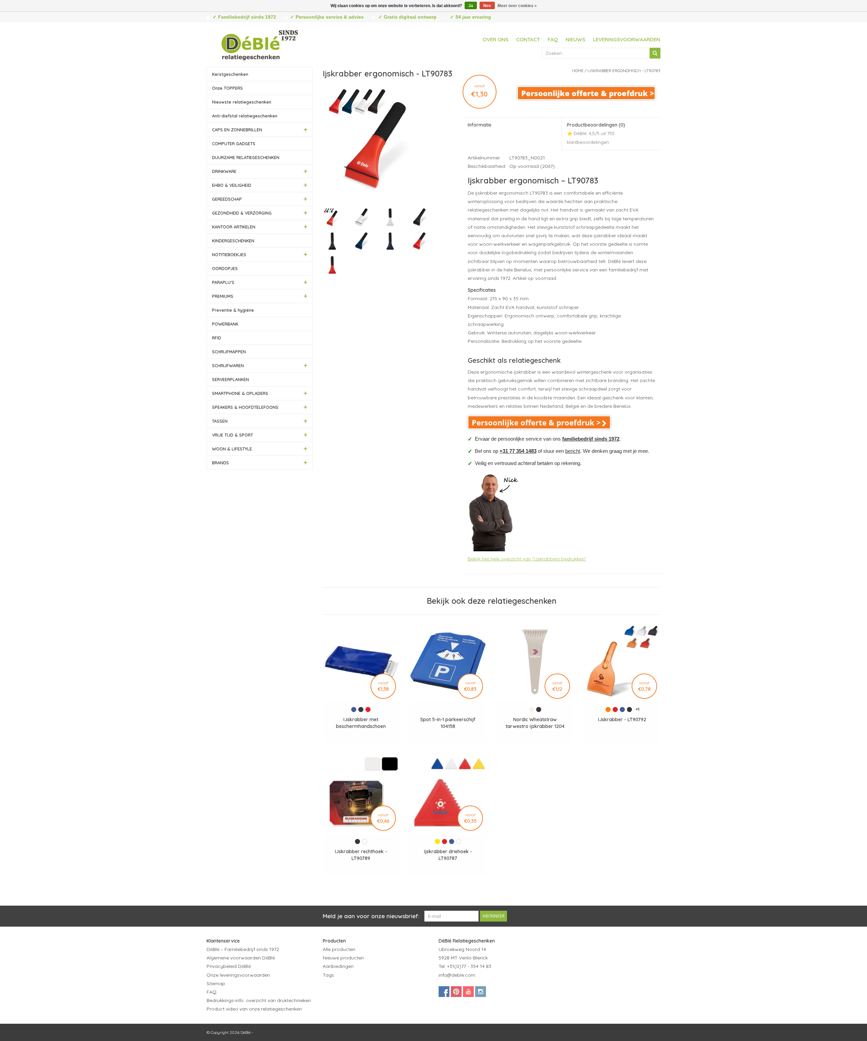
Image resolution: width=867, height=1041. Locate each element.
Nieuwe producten (343, 958)
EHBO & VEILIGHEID (231, 185)
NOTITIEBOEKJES (229, 254)
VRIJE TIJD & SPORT (232, 435)
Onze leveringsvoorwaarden (238, 975)
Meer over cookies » (517, 5)
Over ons (495, 39)
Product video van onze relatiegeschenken (254, 1009)
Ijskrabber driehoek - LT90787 (448, 854)
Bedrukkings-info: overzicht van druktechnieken (259, 1000)
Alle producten (339, 949)
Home (578, 70)
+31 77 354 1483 (518, 451)
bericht (572, 451)
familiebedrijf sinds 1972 (590, 439)
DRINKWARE (224, 171)
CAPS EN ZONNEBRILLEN (237, 129)
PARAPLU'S (223, 282)
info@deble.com (457, 975)
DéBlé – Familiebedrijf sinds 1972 (243, 949)
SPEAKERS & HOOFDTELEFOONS (245, 407)
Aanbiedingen (338, 966)
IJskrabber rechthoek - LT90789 (361, 854)
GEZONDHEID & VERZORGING (242, 213)
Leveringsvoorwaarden (626, 39)
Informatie (479, 125)
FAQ (553, 39)
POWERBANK (225, 324)
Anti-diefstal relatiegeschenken (244, 115)
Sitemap (216, 983)
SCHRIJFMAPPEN (229, 351)
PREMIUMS (222, 296)
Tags (328, 975)
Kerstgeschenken (230, 74)
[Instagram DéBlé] (480, 991)
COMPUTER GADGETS (233, 143)
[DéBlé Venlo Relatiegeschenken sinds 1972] (259, 44)
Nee (487, 5)
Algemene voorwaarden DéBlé (241, 958)
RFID (216, 337)
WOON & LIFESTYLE (232, 448)
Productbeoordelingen (596, 133)
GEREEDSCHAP (227, 199)
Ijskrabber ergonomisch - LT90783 (624, 70)
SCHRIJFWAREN (228, 365)
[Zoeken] (655, 53)
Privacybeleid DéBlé (229, 966)
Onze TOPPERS (227, 88)
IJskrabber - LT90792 (622, 719)
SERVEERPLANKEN (230, 379)
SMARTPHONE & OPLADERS (240, 393)
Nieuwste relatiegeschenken (241, 102)
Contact (528, 39)
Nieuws (575, 39)
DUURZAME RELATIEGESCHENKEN (245, 157)
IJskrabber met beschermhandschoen (361, 722)
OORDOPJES (225, 268)
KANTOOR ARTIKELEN (233, 226)
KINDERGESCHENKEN (233, 240)
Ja (470, 5)
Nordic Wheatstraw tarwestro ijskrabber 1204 (535, 722)
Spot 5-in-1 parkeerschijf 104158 (447, 722)
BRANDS (220, 462)
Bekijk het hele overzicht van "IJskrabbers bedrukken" (527, 559)
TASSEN (220, 421)
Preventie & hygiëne (233, 310)
